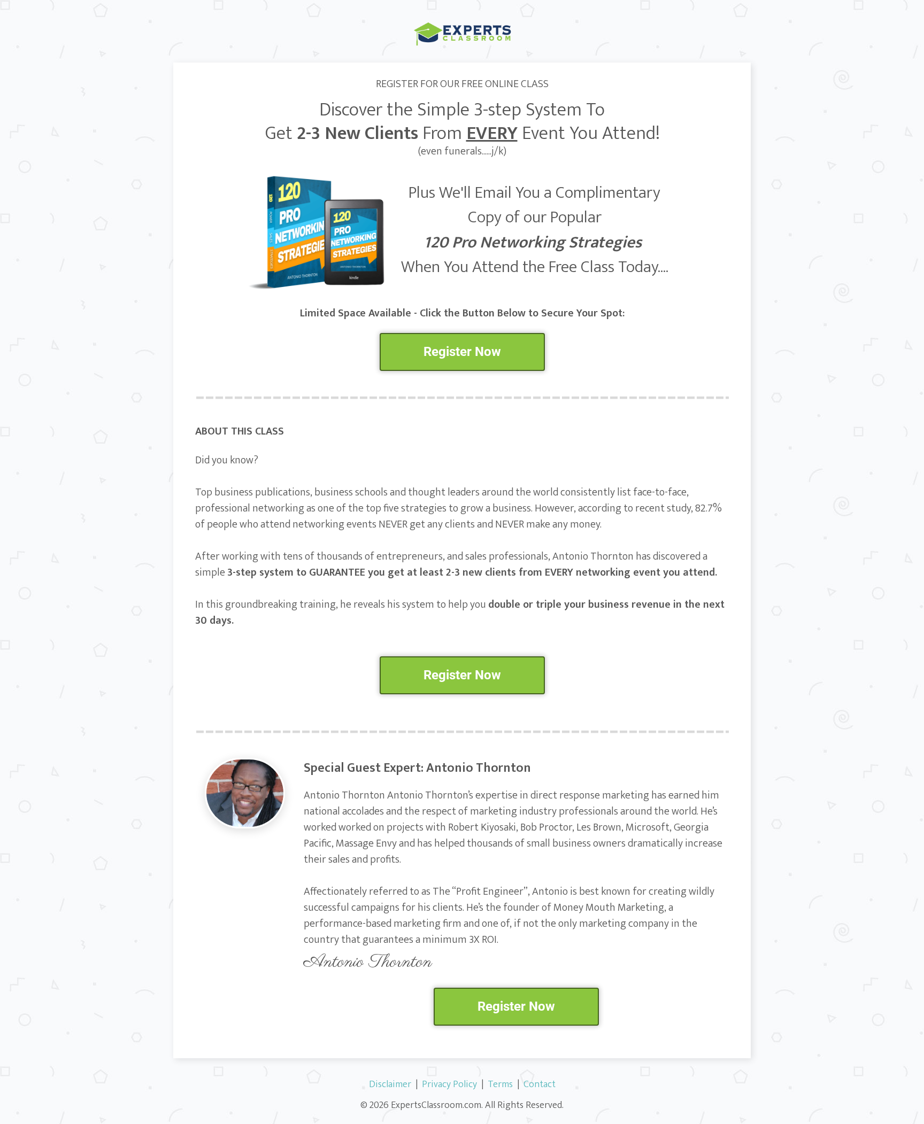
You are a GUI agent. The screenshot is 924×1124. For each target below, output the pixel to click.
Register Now (462, 351)
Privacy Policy (449, 1084)
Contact (539, 1084)
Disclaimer (390, 1084)
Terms (500, 1084)
